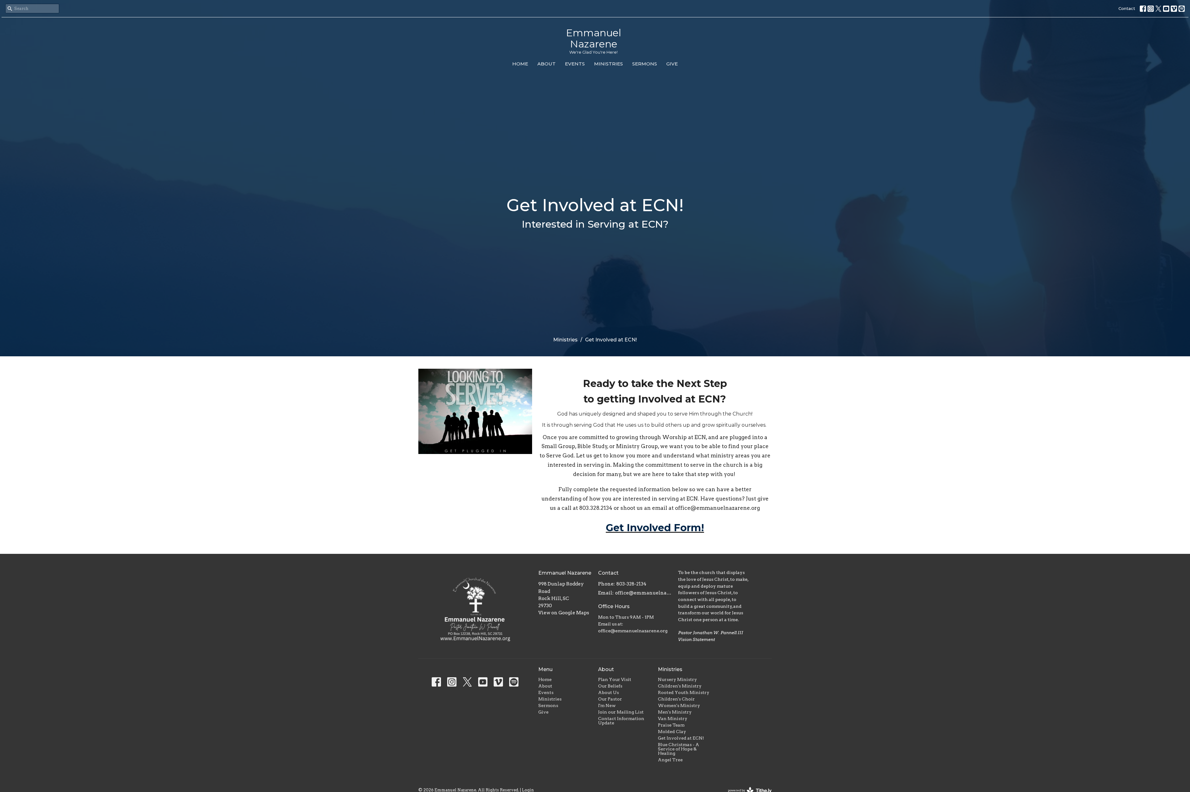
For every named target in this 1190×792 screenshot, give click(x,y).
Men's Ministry (675, 712)
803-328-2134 (631, 584)
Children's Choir (676, 698)
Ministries (608, 64)
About (546, 64)
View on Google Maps (563, 613)
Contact (1126, 8)
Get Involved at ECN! (681, 738)
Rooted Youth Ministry (683, 692)
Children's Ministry (680, 685)
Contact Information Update (621, 720)
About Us (608, 692)
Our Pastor (610, 698)
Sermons (644, 64)
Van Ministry (672, 718)
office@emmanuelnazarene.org (643, 593)
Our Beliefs (610, 685)
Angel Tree (670, 759)
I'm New (607, 705)
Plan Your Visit (614, 679)
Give (672, 64)
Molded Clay (672, 731)
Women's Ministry (679, 705)
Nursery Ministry (677, 679)
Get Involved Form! (655, 528)
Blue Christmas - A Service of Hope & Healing (678, 749)
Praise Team (671, 725)
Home (520, 64)
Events (575, 64)
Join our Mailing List (621, 712)
